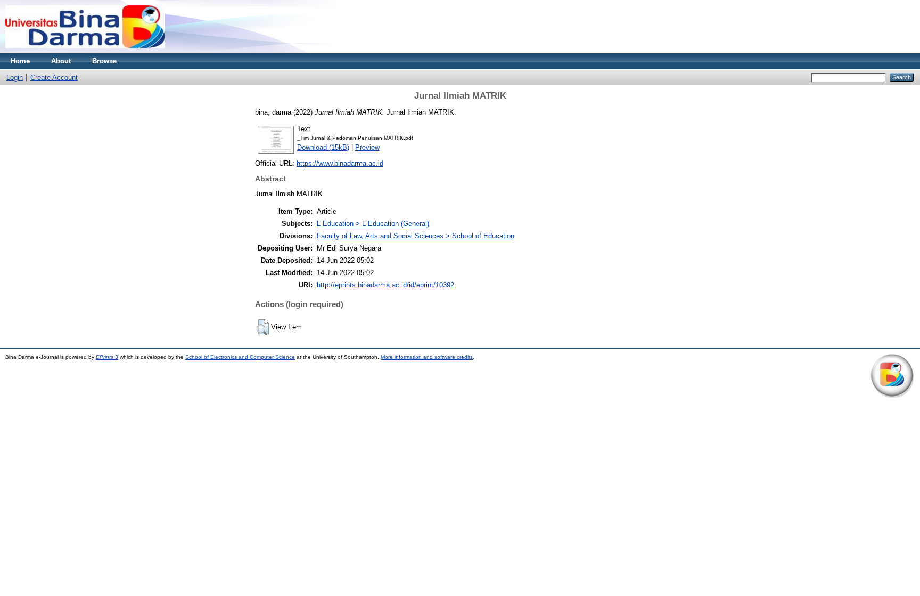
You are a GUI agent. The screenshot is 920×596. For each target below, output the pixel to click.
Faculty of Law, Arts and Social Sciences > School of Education (415, 236)
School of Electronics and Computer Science (240, 357)
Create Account (54, 78)
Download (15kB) (323, 147)
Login (14, 78)
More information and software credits (427, 357)
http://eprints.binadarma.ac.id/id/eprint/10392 (385, 285)
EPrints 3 (107, 357)
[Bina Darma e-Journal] (85, 51)
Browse (104, 61)
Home (20, 61)
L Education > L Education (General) (373, 224)
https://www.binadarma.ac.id (340, 163)
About (61, 61)
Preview (367, 147)
